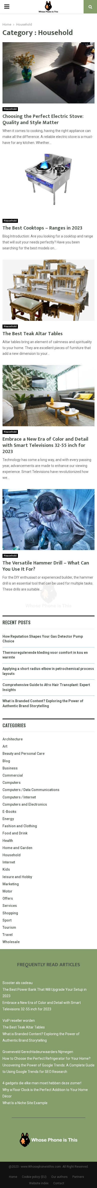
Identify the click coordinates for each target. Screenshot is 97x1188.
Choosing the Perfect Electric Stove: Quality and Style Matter (43, 119)
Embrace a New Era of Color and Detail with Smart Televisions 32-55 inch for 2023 (45, 445)
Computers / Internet (19, 797)
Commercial (12, 775)
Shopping (10, 913)
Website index (38, 1183)
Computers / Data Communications (30, 790)
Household (10, 109)
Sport (6, 920)
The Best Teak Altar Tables (32, 334)
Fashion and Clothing (19, 826)
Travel (7, 935)
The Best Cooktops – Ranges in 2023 (42, 228)
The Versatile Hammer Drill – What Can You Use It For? (45, 566)
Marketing (10, 884)
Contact (58, 1183)
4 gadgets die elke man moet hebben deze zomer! (41, 1083)
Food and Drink (14, 833)
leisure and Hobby (17, 877)
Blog (6, 761)
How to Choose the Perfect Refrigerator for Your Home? (46, 1058)
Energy (8, 819)
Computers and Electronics (24, 804)
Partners (78, 1177)
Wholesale (11, 942)
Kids (6, 869)
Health (7, 841)
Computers (11, 783)
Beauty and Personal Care (23, 754)
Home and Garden (17, 848)
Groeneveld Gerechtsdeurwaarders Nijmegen (37, 1052)
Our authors (59, 1177)
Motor (7, 891)
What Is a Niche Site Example (25, 1103)
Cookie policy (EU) (34, 1177)
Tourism (9, 927)
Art (4, 746)
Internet (8, 862)
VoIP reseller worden (18, 1021)
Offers (7, 898)
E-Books (9, 812)
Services (9, 906)
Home (13, 1177)
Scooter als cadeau (17, 983)
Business (10, 768)
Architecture (12, 739)
